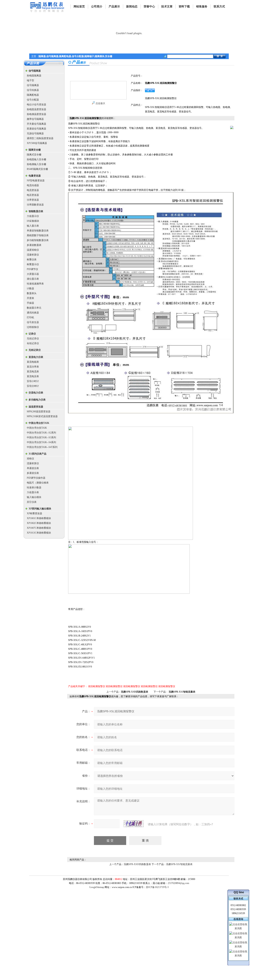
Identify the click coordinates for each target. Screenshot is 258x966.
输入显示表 (33, 225)
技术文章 (167, 6)
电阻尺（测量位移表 (38, 482)
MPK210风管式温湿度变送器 (42, 416)
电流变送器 (33, 190)
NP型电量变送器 (36, 180)
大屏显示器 (33, 274)
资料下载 (184, 6)
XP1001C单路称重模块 (39, 518)
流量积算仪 (33, 254)
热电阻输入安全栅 (36, 159)
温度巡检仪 (33, 249)
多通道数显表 (34, 245)
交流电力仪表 (36, 392)
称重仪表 (31, 259)
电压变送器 (33, 195)
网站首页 (79, 6)
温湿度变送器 (36, 406)
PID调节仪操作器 (36, 477)
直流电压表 (33, 376)
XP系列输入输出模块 (40, 508)
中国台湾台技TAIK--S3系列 (41, 437)
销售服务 (201, 6)
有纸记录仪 (33, 343)
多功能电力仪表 (37, 399)
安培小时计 (33, 381)
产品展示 (114, 6)
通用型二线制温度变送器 (40, 138)
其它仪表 (31, 502)
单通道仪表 (33, 468)
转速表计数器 (34, 487)
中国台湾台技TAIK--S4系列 (41, 442)
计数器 (30, 288)
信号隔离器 (35, 70)
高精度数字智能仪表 (38, 235)
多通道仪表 (33, 473)
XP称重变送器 (34, 513)
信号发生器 (33, 322)
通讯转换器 (33, 312)
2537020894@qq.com (178, 883)
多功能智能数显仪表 (38, 240)
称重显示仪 (33, 264)
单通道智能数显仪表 (38, 230)
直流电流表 (33, 371)
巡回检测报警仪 (96, 686)
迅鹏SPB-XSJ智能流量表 (182, 691)
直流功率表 (33, 366)
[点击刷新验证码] (134, 823)
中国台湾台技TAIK (39, 423)
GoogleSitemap (96, 887)
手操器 (30, 303)
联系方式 (219, 6)
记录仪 (32, 333)
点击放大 (100, 103)
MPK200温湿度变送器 (38, 411)
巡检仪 (30, 458)
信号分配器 (33, 99)
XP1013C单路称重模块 (39, 532)
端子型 (30, 80)
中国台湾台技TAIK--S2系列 (41, 432)
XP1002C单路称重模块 (39, 523)
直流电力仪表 (36, 357)
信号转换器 (33, 90)
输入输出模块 (34, 497)
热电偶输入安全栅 (36, 164)
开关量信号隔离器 (36, 123)
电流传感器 (33, 185)
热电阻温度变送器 (36, 109)
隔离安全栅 (35, 149)
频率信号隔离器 (35, 119)
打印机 (30, 317)
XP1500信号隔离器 (37, 143)
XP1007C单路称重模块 (39, 528)
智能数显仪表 (36, 211)
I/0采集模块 (33, 221)
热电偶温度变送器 (36, 114)
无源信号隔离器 (35, 133)
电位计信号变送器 (36, 104)
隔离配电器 (33, 94)
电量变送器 (35, 175)
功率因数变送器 (35, 204)
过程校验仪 (33, 327)
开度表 (30, 298)
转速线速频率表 (35, 283)
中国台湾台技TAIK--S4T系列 (42, 447)
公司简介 (96, 6)
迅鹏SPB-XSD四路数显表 (134, 691)
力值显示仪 (33, 216)
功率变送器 (33, 199)
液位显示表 (33, 278)
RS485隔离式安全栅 (37, 169)
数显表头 (31, 293)
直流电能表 (33, 361)
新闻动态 (131, 6)
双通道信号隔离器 (36, 128)
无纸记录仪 (33, 338)
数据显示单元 (34, 307)
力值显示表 (33, 492)
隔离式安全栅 (34, 154)
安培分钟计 (33, 386)
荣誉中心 (149, 6)
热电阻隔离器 (34, 75)
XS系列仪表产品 (37, 453)
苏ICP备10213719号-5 (157, 887)
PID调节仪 (32, 269)
